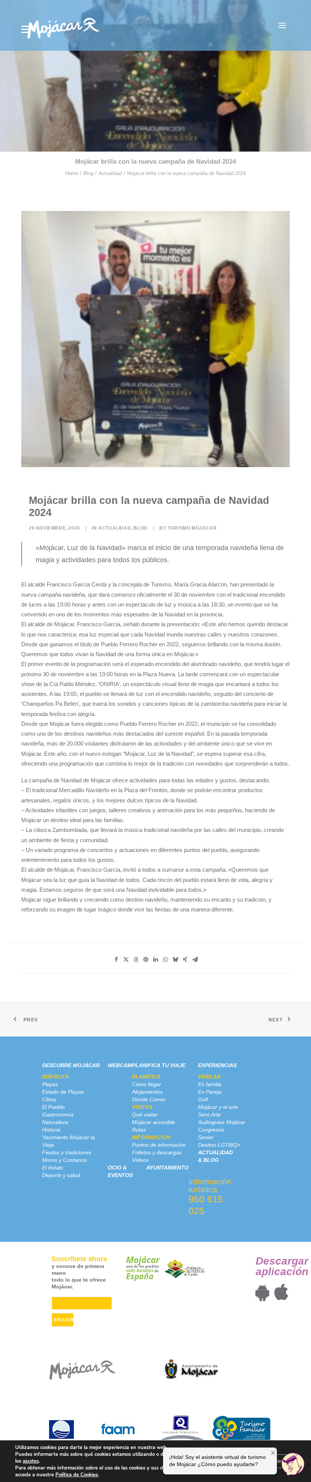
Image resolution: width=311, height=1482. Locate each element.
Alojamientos (147, 1092)
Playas (50, 1084)
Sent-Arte (209, 1115)
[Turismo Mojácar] (63, 25)
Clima (49, 1099)
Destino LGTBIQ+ (219, 1145)
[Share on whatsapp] (165, 959)
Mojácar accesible (153, 1122)
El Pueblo (53, 1107)
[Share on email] (194, 959)
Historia (51, 1130)
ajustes (31, 1461)
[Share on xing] (185, 959)
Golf (203, 1099)
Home (71, 173)
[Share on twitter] (125, 959)
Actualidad (110, 173)
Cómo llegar (146, 1084)
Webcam (120, 1065)
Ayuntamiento (167, 1168)
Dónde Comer (149, 1099)
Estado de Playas (63, 1092)
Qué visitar (145, 1115)
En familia (209, 1084)
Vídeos (140, 1160)
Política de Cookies (76, 1474)
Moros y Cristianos (64, 1160)
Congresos (211, 1130)
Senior (206, 1137)
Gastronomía (58, 1115)
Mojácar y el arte (218, 1107)
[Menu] (26, 29)
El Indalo (52, 1168)
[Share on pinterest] (145, 959)
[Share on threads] (135, 959)
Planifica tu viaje (158, 1065)
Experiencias (217, 1065)
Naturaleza (55, 1122)
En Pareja (209, 1092)
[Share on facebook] (116, 959)
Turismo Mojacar (192, 528)
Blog (88, 173)
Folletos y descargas (157, 1152)
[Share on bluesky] (175, 959)
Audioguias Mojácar (221, 1122)
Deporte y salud (61, 1175)
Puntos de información (159, 1145)
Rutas (139, 1130)
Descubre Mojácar (71, 1065)
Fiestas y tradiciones (66, 1152)
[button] (282, 25)
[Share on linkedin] (155, 959)
